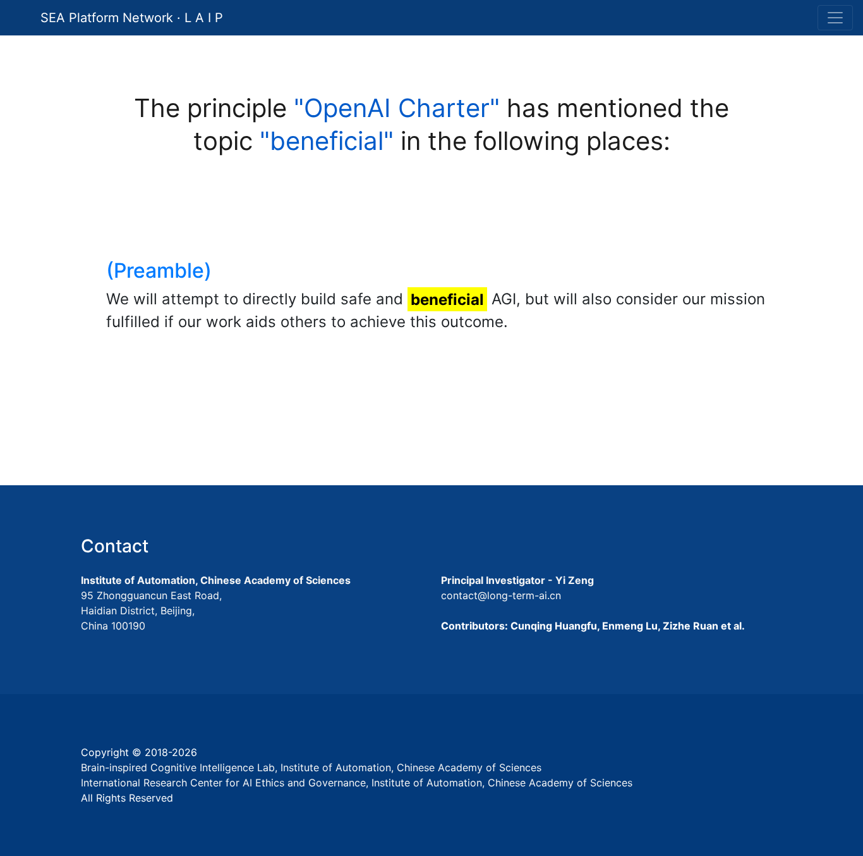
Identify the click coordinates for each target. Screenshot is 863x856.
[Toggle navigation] (835, 17)
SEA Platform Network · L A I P (131, 17)
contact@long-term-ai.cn (501, 595)
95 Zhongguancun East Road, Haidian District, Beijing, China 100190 (151, 610)
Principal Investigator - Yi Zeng (517, 580)
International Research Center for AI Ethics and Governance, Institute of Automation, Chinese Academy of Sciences (356, 782)
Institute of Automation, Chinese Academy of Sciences (216, 580)
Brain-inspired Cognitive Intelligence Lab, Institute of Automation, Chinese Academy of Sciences (311, 767)
